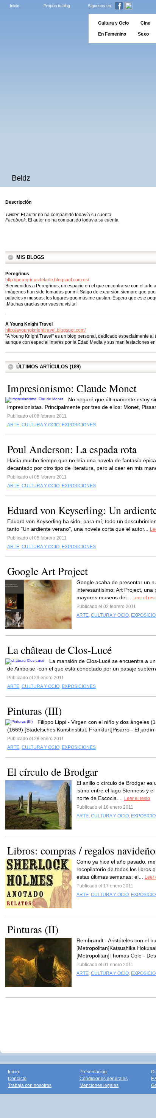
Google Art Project (47, 571)
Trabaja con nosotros (29, 1085)
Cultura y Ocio (113, 23)
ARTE (13, 424)
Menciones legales (99, 1085)
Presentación (93, 1071)
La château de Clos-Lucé (59, 649)
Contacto (17, 1078)
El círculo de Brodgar (52, 771)
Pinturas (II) (32, 929)
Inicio (14, 5)
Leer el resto (137, 798)
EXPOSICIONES (79, 424)
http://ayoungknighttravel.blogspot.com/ (45, 330)
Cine (145, 23)
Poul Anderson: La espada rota (72, 449)
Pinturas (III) (34, 710)
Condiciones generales (104, 1078)
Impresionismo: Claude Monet (72, 388)
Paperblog (42, 29)
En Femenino (112, 34)
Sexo (143, 34)
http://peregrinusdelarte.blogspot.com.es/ (47, 279)
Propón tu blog (57, 5)
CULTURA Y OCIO (40, 424)
